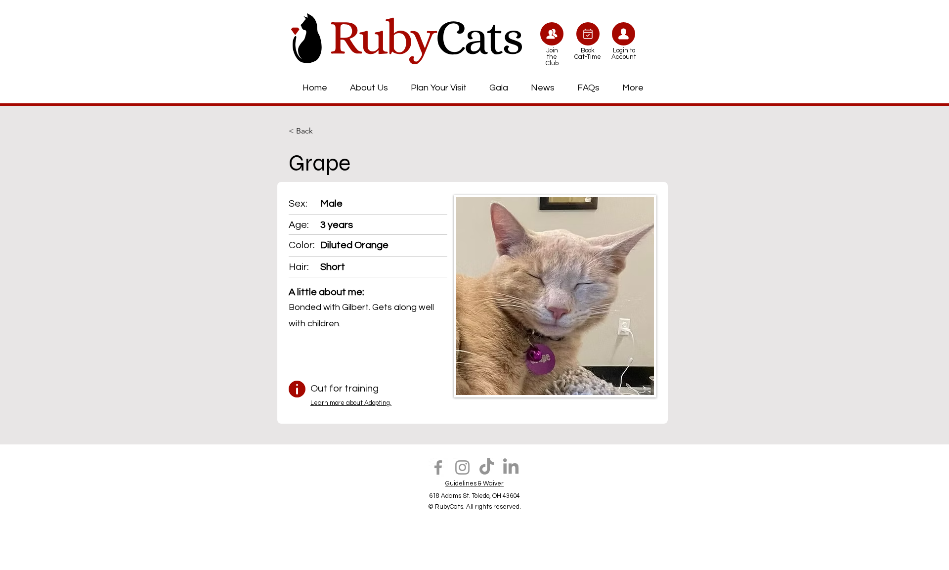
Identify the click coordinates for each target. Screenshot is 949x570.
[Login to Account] (623, 33)
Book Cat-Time (587, 53)
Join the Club (552, 57)
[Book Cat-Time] (588, 33)
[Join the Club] (551, 33)
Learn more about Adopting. (350, 402)
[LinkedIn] (510, 467)
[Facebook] (438, 467)
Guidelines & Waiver (474, 483)
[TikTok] (486, 467)
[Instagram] (462, 467)
